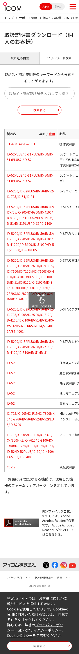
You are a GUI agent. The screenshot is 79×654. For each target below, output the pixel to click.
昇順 (42, 134)
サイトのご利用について (18, 577)
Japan (46, 6)
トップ (9, 18)
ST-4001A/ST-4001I (21, 144)
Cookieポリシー (20, 635)
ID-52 (11, 363)
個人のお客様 (52, 18)
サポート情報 (28, 18)
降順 (52, 134)
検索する (39, 110)
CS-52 (11, 467)
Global (58, 6)
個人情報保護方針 (44, 577)
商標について (63, 577)
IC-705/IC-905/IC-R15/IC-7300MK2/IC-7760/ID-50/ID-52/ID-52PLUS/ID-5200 (30, 419)
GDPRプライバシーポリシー (40, 630)
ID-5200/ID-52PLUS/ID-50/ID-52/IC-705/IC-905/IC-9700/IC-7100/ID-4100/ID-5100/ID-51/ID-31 (30, 347)
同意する (39, 646)
